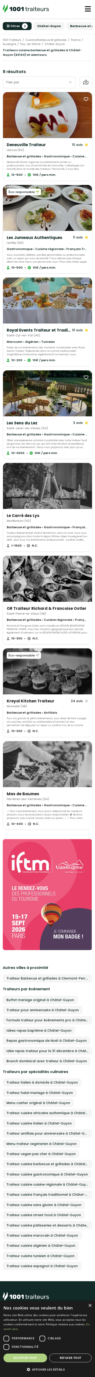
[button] (47, 1369)
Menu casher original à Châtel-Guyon (38, 1103)
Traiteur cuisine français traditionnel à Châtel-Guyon (49, 1194)
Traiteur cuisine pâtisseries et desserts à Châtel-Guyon (49, 1225)
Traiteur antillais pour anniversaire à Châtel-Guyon (49, 1133)
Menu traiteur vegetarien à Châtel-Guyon (41, 1143)
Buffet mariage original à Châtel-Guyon (40, 1000)
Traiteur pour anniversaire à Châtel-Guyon (42, 1010)
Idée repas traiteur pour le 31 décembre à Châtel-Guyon (49, 1051)
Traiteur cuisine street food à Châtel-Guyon (43, 1215)
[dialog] (47, 1339)
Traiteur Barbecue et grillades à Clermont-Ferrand (49, 978)
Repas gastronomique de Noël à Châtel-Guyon (46, 1040)
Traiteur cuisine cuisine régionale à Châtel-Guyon (48, 1184)
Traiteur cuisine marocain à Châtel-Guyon (42, 1235)
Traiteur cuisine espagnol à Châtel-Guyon (42, 1266)
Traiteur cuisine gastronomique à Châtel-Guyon (47, 1174)
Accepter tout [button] (25, 1358)
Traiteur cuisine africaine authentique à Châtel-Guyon (49, 1113)
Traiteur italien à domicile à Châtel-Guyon (42, 1082)
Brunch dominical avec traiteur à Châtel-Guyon (46, 1061)
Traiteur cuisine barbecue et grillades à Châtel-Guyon (49, 1164)
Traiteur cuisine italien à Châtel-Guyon (39, 1123)
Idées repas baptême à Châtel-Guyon (38, 1030)
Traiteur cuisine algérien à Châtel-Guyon (40, 1245)
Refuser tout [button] (70, 1358)
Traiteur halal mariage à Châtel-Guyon (39, 1092)
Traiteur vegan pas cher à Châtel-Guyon (41, 1154)
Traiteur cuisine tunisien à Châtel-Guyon (40, 1256)
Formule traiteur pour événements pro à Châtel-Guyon (49, 1020)
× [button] (90, 1305)
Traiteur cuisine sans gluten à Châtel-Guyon (43, 1205)
